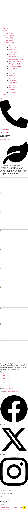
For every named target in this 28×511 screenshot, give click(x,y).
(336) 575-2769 (4, 132)
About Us (5, 28)
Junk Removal (9, 40)
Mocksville (8, 58)
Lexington (8, 45)
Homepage (3, 139)
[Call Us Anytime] (14, 127)
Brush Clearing (10, 35)
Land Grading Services (15, 61)
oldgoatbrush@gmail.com (11, 391)
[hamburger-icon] (1, 25)
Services (5, 30)
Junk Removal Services (15, 66)
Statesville (8, 84)
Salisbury (8, 71)
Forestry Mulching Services (16, 59)
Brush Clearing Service (15, 65)
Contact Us (6, 96)
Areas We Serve (7, 44)
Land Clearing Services (15, 63)
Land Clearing (9, 33)
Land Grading (9, 37)
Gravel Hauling (10, 42)
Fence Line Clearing (11, 39)
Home (4, 26)
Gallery (5, 94)
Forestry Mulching (10, 32)
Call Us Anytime (4, 129)
